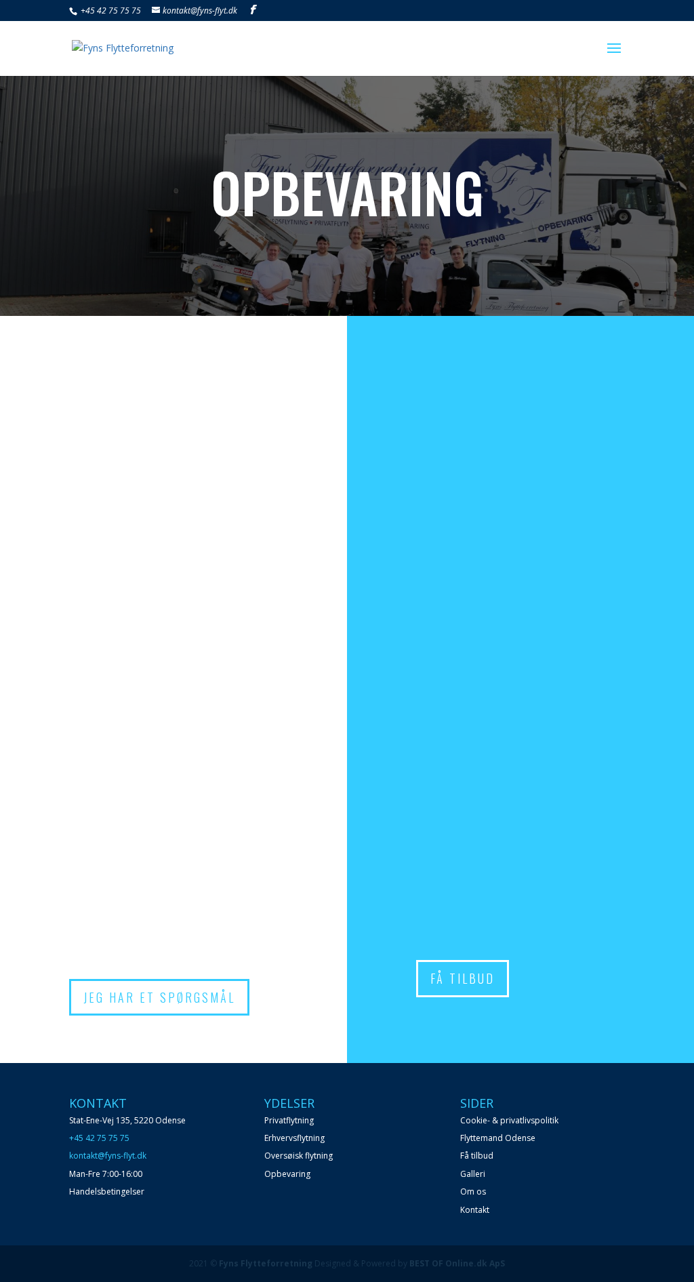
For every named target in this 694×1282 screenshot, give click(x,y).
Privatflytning (289, 1120)
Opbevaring (287, 1174)
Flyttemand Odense (497, 1138)
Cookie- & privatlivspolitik (509, 1120)
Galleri (472, 1174)
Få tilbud (476, 1155)
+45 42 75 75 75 (110, 10)
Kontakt (474, 1210)
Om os (473, 1191)
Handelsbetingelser (106, 1191)
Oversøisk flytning (298, 1155)
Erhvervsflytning (294, 1138)
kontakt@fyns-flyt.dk (107, 1155)
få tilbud (462, 978)
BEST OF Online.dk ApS (457, 1263)
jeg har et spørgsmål (159, 997)
